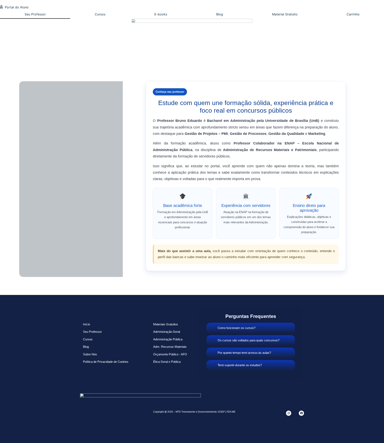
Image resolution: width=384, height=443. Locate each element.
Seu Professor (35, 14)
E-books (160, 14)
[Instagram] (288, 413)
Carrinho (353, 14)
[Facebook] (301, 413)
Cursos (100, 14)
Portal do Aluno (17, 7)
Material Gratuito (285, 14)
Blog (219, 14)
